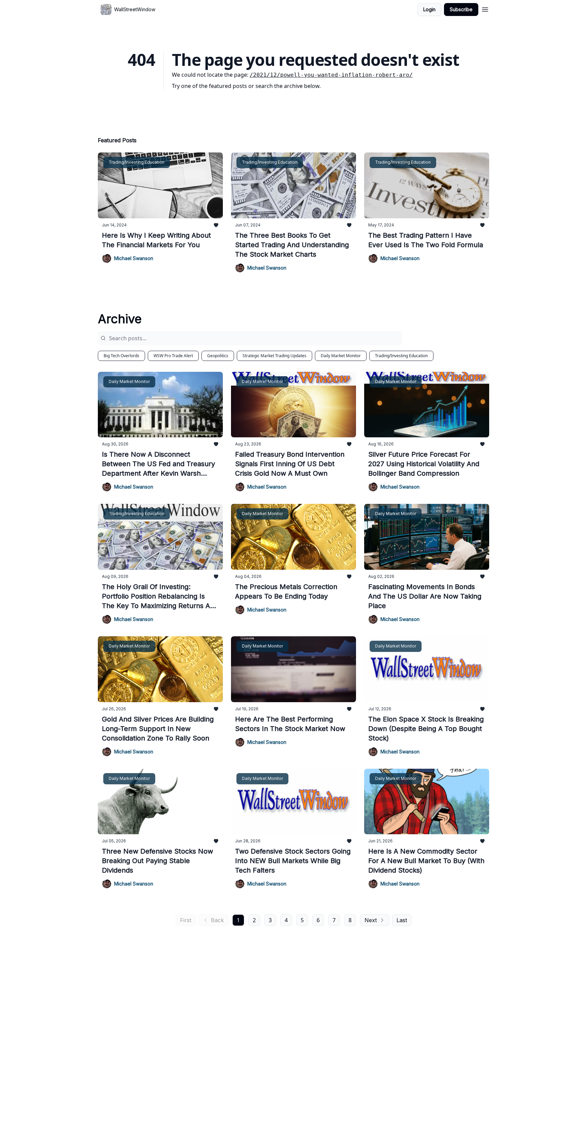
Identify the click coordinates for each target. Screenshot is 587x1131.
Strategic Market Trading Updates (274, 356)
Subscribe (461, 9)
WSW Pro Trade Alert (173, 356)
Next (370, 920)
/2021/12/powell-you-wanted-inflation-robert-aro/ (331, 75)
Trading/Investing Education (401, 356)
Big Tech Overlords (121, 356)
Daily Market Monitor (341, 356)
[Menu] (485, 8)
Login (429, 9)
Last (401, 920)
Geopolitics (217, 356)
